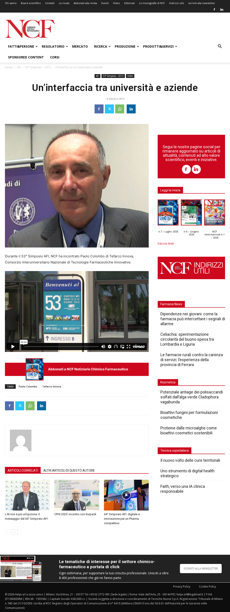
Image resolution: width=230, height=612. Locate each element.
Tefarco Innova (51, 386)
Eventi (105, 3)
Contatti (50, 3)
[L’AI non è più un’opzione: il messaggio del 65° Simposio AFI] (27, 495)
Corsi (54, 57)
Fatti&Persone (21, 46)
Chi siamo (11, 3)
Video (116, 3)
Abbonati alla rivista (85, 3)
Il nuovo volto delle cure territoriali (190, 460)
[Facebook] (214, 9)
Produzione (125, 46)
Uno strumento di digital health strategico (187, 473)
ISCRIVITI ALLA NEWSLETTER (201, 568)
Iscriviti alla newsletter (201, 3)
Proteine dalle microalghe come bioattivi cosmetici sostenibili (188, 430)
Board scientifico (31, 3)
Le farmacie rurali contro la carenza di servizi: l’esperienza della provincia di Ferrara (191, 359)
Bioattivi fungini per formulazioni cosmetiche (189, 415)
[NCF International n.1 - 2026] (214, 213)
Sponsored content (26, 57)
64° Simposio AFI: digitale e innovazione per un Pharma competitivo (122, 519)
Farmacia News (171, 304)
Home (9, 67)
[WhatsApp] (119, 108)
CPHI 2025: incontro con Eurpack (75, 514)
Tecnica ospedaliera (174, 450)
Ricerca (100, 46)
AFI (19, 67)
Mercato (80, 46)
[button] (219, 47)
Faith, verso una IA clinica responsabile (182, 489)
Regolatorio (53, 46)
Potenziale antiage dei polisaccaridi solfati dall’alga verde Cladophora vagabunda (191, 397)
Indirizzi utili (176, 3)
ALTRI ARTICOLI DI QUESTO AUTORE (69, 470)
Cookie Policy (207, 586)
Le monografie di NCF (152, 3)
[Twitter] (109, 108)
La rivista (64, 3)
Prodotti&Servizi (158, 46)
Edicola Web (166, 243)
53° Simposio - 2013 (38, 67)
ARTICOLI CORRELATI (23, 470)
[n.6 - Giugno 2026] (191, 213)
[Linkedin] (221, 9)
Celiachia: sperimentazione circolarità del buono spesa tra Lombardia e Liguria (187, 339)
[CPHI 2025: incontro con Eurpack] (76, 495)
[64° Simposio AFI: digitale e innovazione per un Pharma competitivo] (126, 495)
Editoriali (129, 3)
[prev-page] (8, 532)
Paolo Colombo (28, 386)
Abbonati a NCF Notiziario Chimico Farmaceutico (88, 369)
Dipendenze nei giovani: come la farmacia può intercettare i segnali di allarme (192, 319)
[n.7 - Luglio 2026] (35, 369)
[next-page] (15, 532)
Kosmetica (167, 382)
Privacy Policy (181, 586)
